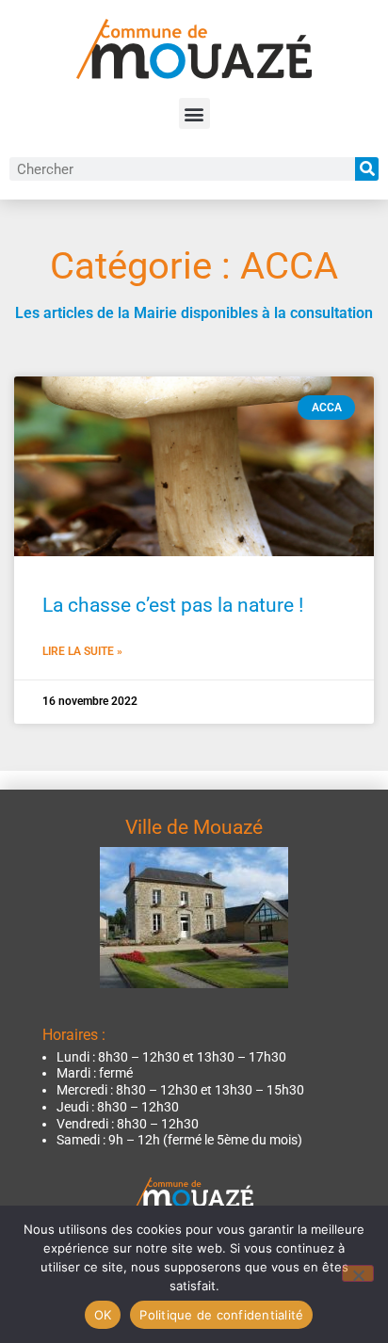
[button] (194, 113)
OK (103, 1314)
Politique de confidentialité (221, 1314)
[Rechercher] (367, 169)
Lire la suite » (82, 651)
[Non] (358, 1273)
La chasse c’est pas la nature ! (172, 605)
